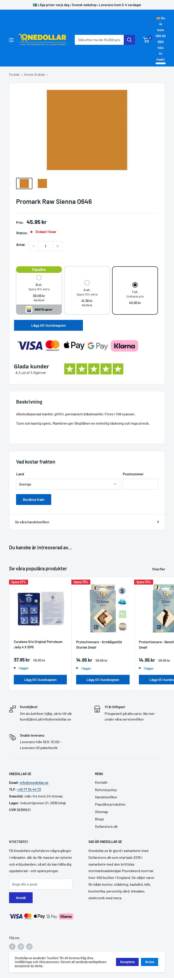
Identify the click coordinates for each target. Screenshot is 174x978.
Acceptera (127, 962)
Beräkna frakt (33, 499)
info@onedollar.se (34, 782)
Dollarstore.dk (106, 826)
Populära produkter (110, 804)
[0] (146, 40)
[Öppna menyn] (11, 40)
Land (20, 474)
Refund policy (106, 790)
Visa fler (159, 569)
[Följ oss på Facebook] (12, 946)
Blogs (99, 819)
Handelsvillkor (106, 797)
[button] (39, 288)
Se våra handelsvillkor (32, 522)
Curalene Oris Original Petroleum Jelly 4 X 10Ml (38, 644)
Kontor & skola (34, 74)
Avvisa (149, 962)
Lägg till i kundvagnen (48, 325)
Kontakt (101, 782)
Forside (14, 74)
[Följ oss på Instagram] (21, 946)
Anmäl (21, 897)
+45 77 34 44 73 (29, 789)
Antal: (21, 244)
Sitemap (101, 811)
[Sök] (129, 40)
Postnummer (133, 474)
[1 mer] (57, 246)
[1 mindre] (33, 246)
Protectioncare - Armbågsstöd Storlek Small (99, 644)
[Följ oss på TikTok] (29, 946)
